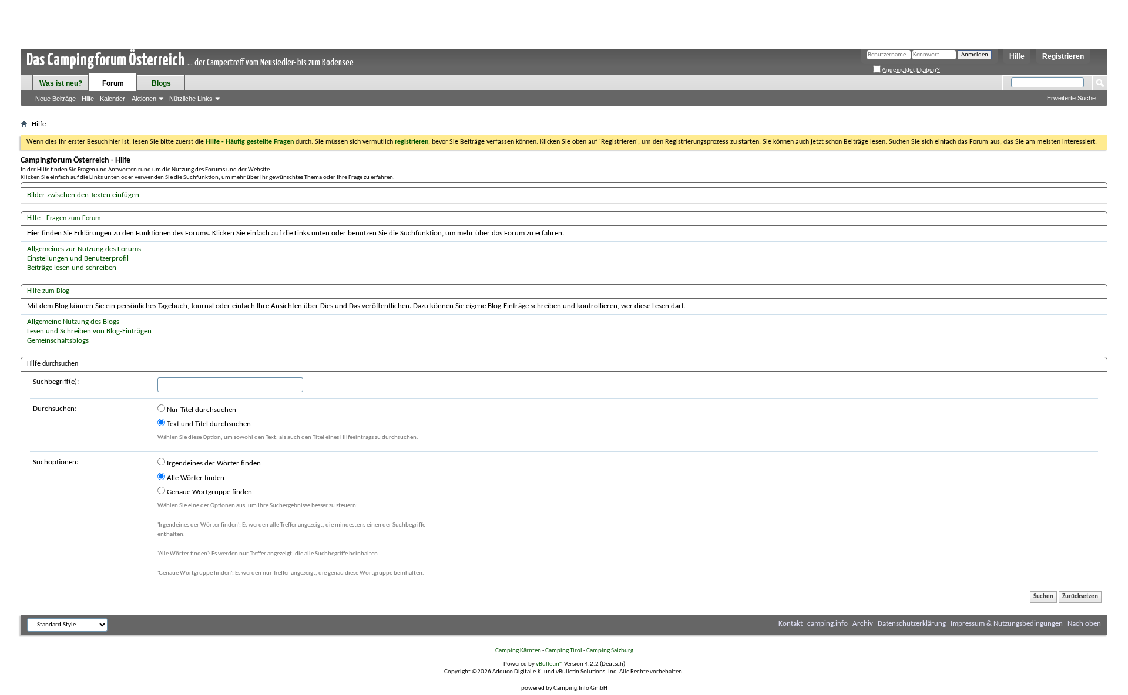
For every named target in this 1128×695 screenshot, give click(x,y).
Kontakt (790, 623)
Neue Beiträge (55, 98)
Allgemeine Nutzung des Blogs (73, 322)
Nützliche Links (191, 98)
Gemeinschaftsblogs (58, 341)
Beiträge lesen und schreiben (71, 268)
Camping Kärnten (518, 650)
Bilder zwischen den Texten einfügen (83, 195)
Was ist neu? (60, 83)
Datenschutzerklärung (912, 623)
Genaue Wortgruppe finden (208, 492)
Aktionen (144, 98)
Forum (113, 83)
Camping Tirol (563, 650)
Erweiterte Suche (1071, 98)
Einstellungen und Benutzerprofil (78, 258)
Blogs (161, 83)
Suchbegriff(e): (56, 382)
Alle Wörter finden (194, 478)
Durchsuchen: (54, 409)
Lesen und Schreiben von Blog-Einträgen (89, 331)
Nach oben (1084, 623)
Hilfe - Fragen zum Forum (64, 218)
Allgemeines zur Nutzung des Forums (84, 249)
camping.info (827, 623)
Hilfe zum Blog (48, 291)
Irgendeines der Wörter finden (213, 463)
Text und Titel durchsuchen (208, 424)
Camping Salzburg (609, 650)
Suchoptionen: (55, 462)
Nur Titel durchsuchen (200, 410)
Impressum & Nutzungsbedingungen (1007, 623)
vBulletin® (549, 664)
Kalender (112, 98)
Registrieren (1063, 56)
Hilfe (1017, 56)
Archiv (862, 623)
